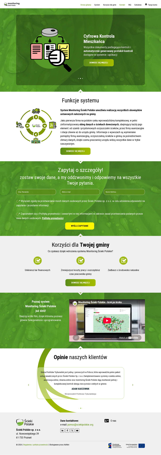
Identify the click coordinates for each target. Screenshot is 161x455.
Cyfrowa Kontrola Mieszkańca (99, 39)
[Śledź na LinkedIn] (62, 431)
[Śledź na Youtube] (77, 431)
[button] (132, 385)
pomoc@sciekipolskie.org (80, 424)
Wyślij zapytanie (79, 226)
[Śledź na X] (72, 431)
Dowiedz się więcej (98, 62)
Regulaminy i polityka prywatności (35, 445)
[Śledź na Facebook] (67, 431)
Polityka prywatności (53, 218)
